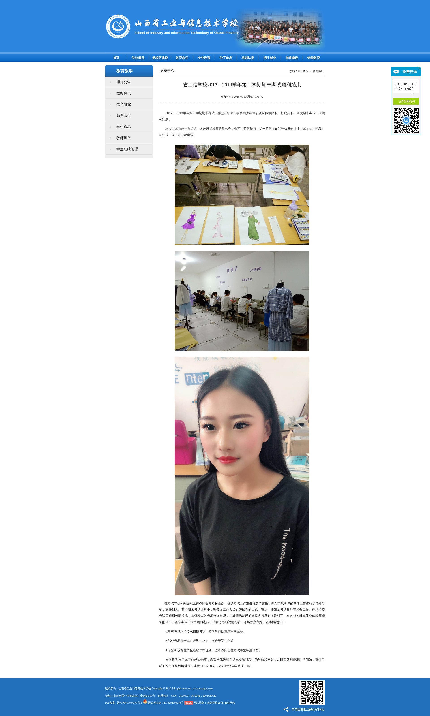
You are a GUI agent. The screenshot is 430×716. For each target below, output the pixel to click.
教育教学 (182, 58)
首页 (116, 58)
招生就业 (270, 58)
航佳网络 (229, 702)
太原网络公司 (215, 702)
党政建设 (292, 58)
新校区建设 (160, 58)
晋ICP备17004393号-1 (129, 702)
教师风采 (123, 138)
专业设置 (204, 58)
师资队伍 (123, 115)
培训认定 (248, 58)
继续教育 (313, 58)
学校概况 (138, 58)
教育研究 (123, 104)
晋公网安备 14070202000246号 (165, 702)
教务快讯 (123, 93)
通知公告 (123, 82)
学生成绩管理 (127, 149)
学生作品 (123, 127)
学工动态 (226, 58)
